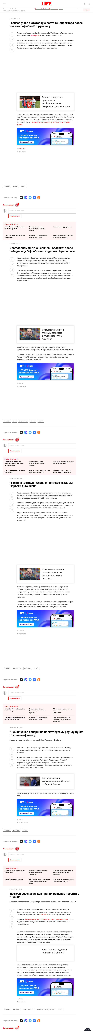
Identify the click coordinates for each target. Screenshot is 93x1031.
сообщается (35, 35)
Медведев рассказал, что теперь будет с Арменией (62, 471)
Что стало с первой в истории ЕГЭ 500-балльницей (63, 236)
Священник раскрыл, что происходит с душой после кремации (62, 719)
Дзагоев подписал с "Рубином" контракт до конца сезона (46, 985)
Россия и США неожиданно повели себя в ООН (38, 236)
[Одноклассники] (39, 197)
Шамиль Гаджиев (23, 861)
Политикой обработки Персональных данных (49, 9)
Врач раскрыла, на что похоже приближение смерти (39, 471)
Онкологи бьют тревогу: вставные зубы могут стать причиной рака (14, 463)
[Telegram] (30, 197)
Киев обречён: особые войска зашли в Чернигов (15, 228)
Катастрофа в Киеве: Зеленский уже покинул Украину (37, 229)
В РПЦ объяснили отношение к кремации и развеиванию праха (39, 947)
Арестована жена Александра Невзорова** (15, 236)
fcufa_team (23, 148)
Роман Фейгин (22, 386)
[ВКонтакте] (34, 197)
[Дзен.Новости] (21, 197)
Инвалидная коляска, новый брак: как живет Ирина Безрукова (63, 938)
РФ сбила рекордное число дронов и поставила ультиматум (62, 711)
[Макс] (26, 197)
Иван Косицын (22, 151)
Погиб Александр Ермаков (62, 227)
